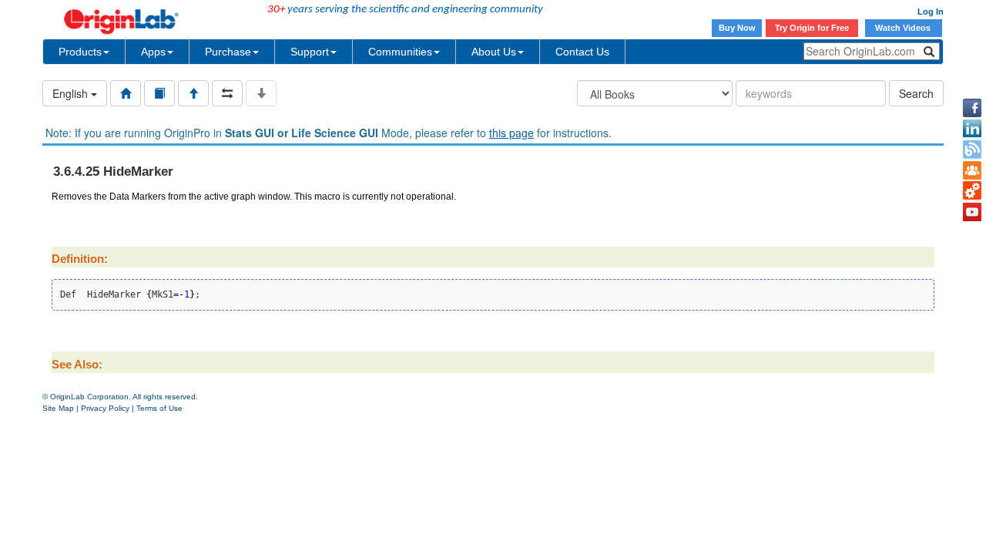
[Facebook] (972, 108)
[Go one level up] (193, 93)
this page (511, 132)
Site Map (58, 408)
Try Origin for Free (812, 27)
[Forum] (972, 170)
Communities (400, 51)
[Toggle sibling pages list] (227, 93)
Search (916, 93)
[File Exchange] (972, 191)
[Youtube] (972, 212)
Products (80, 51)
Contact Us (582, 51)
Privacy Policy (105, 408)
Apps (153, 51)
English (71, 93)
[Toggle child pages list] (261, 93)
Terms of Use (159, 408)
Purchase (228, 51)
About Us (493, 51)
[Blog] (972, 150)
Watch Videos (904, 27)
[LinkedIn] (972, 129)
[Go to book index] (159, 93)
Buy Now (737, 27)
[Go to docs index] (125, 93)
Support (309, 51)
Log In (930, 11)
